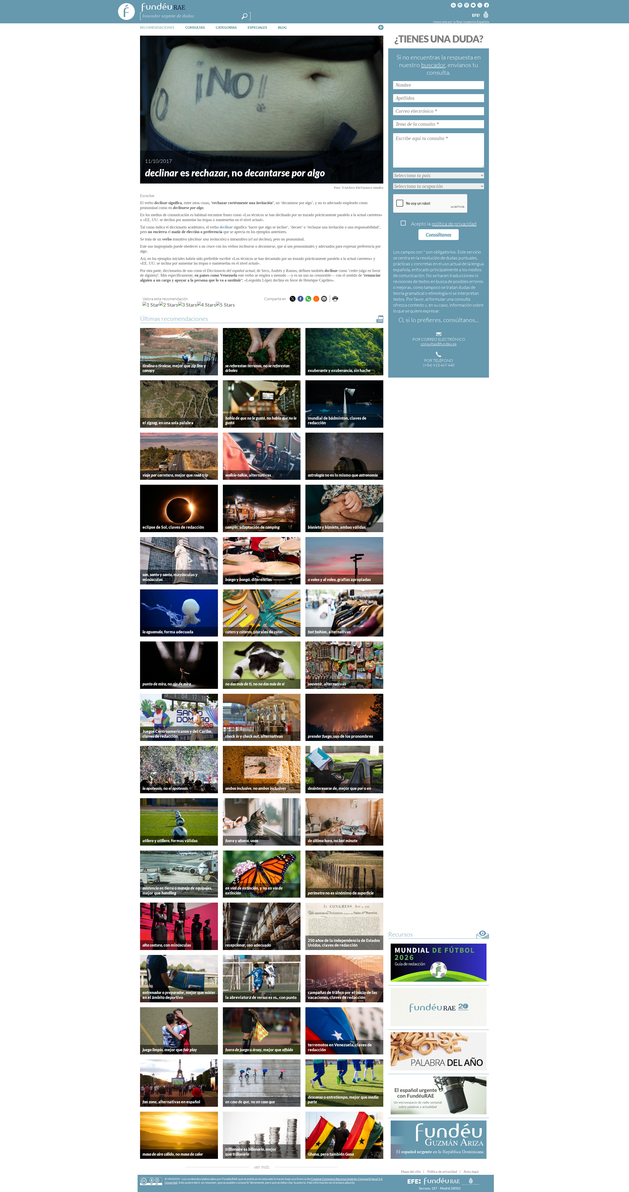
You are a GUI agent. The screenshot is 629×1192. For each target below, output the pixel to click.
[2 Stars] (168, 305)
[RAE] (486, 14)
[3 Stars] (187, 305)
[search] (244, 16)
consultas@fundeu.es (439, 343)
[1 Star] (151, 305)
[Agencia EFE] (475, 15)
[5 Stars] (225, 305)
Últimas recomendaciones (174, 318)
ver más (262, 1167)
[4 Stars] (206, 305)
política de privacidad (454, 224)
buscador (433, 65)
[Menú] (381, 27)
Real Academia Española (472, 22)
